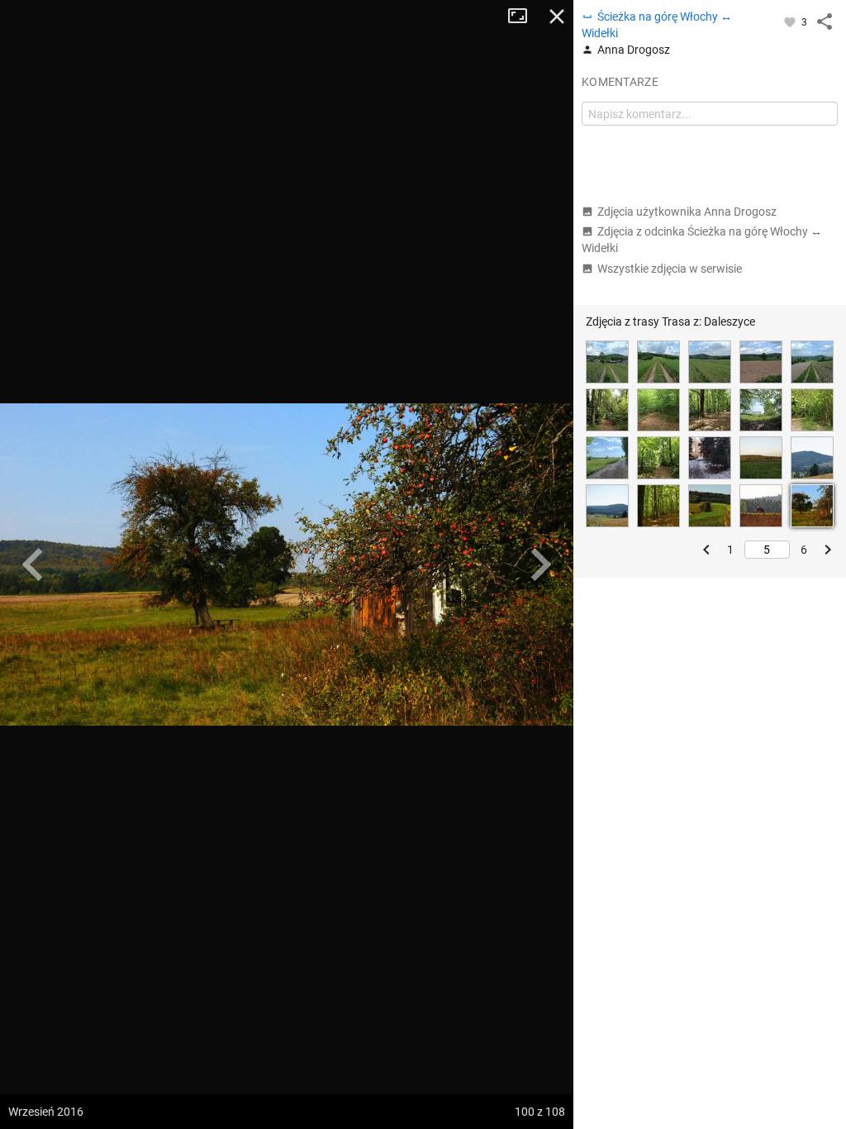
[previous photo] (33, 564)
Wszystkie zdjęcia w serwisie (669, 268)
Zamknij (556, 16)
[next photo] (540, 564)
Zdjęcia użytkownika (687, 211)
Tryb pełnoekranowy (523, 16)
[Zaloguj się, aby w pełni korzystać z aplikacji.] (791, 21)
